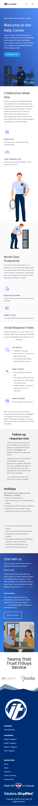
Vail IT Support (9, 751)
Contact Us (12, 54)
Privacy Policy (9, 779)
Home (6, 764)
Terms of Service (10, 776)
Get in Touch (13, 615)
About (6, 768)
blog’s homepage (26, 587)
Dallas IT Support (10, 739)
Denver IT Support (10, 747)
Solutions (7, 772)
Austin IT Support (10, 743)
